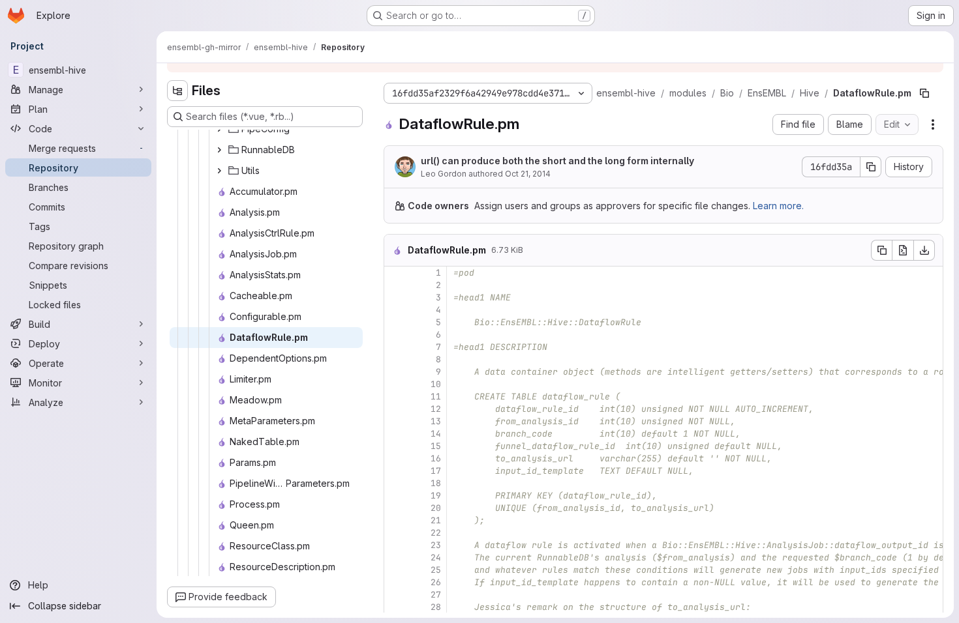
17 (436, 470)
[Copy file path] (924, 93)
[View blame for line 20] (395, 508)
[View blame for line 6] (395, 334)
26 (436, 582)
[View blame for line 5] (395, 322)
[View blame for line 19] (395, 495)
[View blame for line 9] (395, 372)
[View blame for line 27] (395, 594)
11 (436, 396)
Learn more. (778, 205)
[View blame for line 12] (395, 409)
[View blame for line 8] (395, 359)
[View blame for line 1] (395, 273)
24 (436, 557)
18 (436, 483)
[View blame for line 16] (395, 458)
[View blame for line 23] (395, 545)
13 (436, 421)
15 (436, 446)
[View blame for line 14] (395, 433)
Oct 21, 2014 (528, 174)
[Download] (924, 250)
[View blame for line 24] (395, 557)
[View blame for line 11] (395, 396)
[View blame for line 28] (395, 607)
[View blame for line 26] (395, 582)
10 (436, 384)
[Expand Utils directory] (219, 171)
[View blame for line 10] (395, 384)
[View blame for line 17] (395, 471)
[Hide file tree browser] (177, 90)
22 (436, 532)
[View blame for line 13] (395, 421)
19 (436, 495)
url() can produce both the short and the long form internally (557, 160)
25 (436, 569)
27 (436, 594)
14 (436, 433)
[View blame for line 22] (395, 533)
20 (436, 508)
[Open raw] (902, 250)
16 (436, 458)
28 (436, 607)
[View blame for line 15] (395, 446)
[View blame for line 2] (395, 285)
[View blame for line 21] (395, 520)
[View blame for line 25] (395, 570)
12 (436, 408)
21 (436, 520)
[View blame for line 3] (395, 297)
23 (436, 545)
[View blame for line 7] (395, 347)
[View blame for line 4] (395, 310)
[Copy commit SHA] (870, 166)
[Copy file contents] (881, 250)
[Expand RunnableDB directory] (219, 150)
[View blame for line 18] (395, 483)
